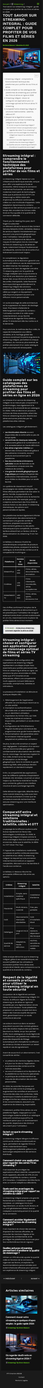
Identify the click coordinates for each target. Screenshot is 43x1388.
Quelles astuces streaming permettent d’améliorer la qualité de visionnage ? (22, 146)
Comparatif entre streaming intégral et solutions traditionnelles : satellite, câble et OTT (21, 111)
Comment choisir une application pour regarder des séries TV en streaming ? (23, 129)
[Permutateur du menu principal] (38, 4)
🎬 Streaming (10, 1328)
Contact (21, 1377)
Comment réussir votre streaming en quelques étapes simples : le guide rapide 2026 (20, 1320)
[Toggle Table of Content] (35, 76)
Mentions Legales (21, 1380)
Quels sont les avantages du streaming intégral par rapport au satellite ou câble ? (23, 135)
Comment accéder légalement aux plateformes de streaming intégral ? (22, 141)
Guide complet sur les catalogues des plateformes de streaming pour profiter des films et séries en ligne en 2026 (21, 92)
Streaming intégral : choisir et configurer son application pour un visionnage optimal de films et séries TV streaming (21, 102)
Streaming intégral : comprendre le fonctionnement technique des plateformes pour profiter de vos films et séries (21, 83)
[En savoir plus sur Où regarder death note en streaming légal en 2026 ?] (21, 1342)
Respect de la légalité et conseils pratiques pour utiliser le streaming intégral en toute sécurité (20, 120)
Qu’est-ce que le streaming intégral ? (22, 125)
